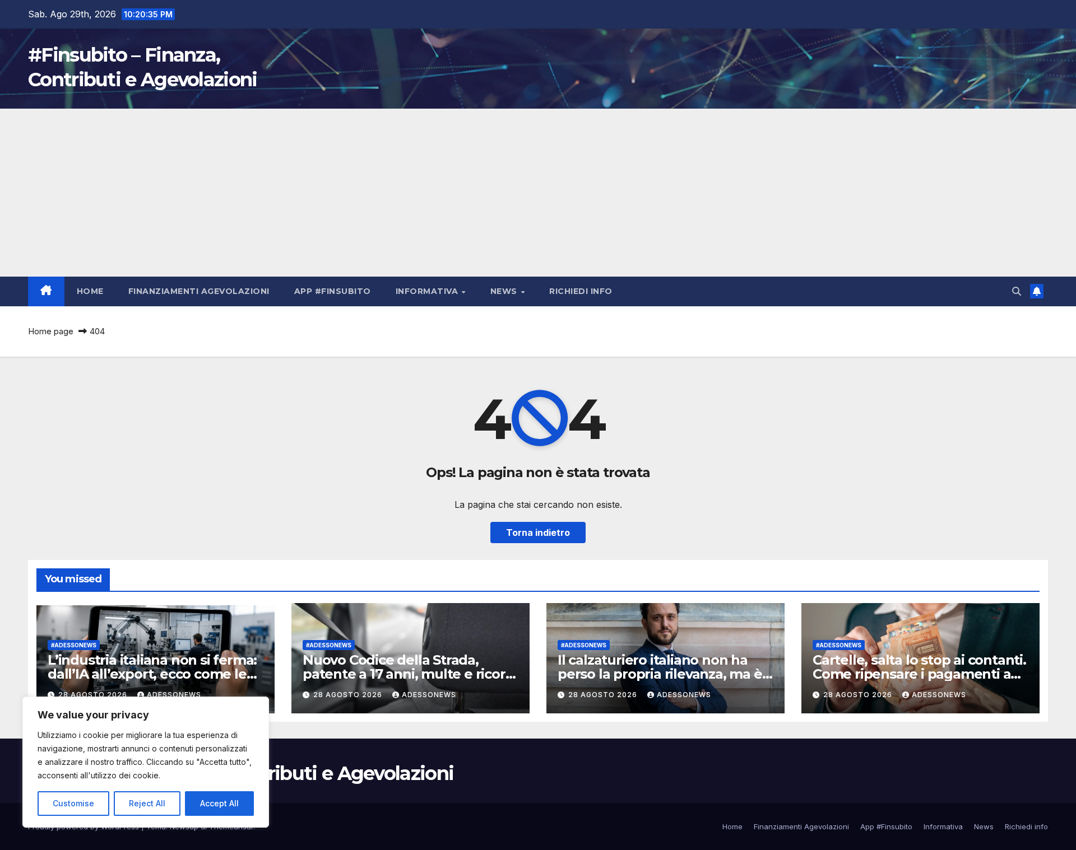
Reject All (147, 803)
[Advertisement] (538, 192)
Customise (73, 803)
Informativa (428, 291)
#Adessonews (73, 645)
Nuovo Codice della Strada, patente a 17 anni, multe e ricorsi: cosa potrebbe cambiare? (410, 674)
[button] (1016, 291)
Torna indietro (538, 532)
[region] (145, 762)
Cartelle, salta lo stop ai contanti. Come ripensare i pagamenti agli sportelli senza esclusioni (920, 674)
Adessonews (174, 694)
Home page (50, 331)
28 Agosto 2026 (93, 694)
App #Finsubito (332, 291)
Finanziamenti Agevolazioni (199, 291)
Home (90, 291)
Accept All (219, 803)
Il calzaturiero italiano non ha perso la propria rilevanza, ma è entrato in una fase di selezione (660, 674)
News (505, 291)
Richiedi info (581, 291)
